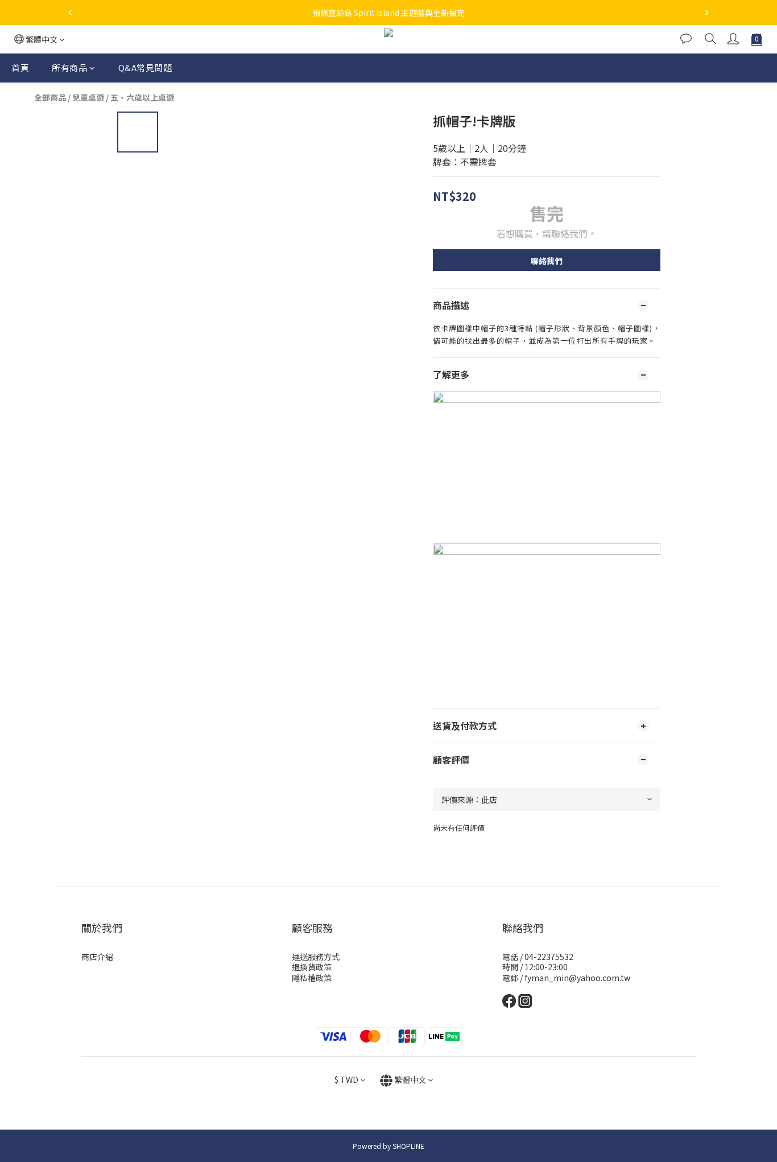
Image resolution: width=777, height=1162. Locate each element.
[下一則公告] (707, 12)
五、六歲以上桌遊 (142, 97)
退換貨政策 (312, 967)
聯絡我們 (547, 260)
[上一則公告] (70, 12)
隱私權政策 (312, 977)
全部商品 (50, 97)
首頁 (20, 67)
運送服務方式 (316, 956)
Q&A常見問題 (145, 67)
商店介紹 (97, 956)
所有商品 (69, 67)
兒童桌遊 (88, 97)
